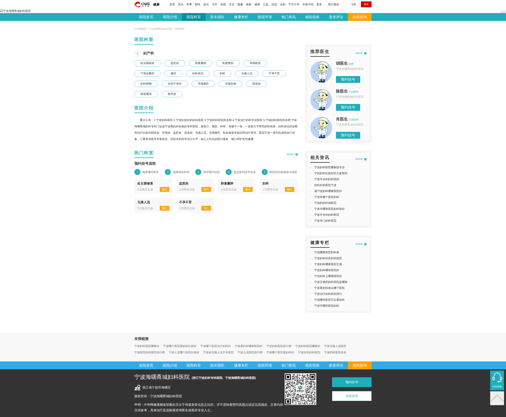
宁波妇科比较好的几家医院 (330, 173)
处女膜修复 (147, 63)
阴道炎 (256, 83)
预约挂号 (348, 79)
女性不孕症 (175, 83)
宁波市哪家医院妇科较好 (329, 208)
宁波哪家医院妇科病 (326, 252)
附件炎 (172, 94)
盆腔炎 (175, 63)
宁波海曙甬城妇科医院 (161, 28)
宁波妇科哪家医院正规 (328, 264)
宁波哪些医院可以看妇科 (329, 299)
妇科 (222, 73)
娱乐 (206, 4)
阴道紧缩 (146, 94)
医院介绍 (170, 17)
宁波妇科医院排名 (335, 352)
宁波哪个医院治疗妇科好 (215, 346)
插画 (248, 4)
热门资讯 (288, 17)
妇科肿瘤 (146, 83)
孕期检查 (255, 63)
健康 (156, 4)
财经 (197, 4)
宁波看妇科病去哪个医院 (329, 287)
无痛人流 (246, 73)
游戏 (223, 4)
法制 (282, 4)
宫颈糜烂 (203, 83)
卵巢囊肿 (200, 63)
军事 (189, 4)
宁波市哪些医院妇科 (326, 305)
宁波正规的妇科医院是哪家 (330, 282)
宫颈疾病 (230, 83)
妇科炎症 (197, 73)
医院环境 (265, 17)
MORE (290, 154)
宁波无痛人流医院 (335, 346)
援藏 (240, 4)
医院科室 (194, 17)
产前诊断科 (147, 73)
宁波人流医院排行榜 (250, 352)
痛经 (173, 73)
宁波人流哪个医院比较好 (184, 352)
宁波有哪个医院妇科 (326, 197)
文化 (231, 4)
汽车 (214, 4)
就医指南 (312, 17)
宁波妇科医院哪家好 (146, 346)
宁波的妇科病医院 (325, 202)
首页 (172, 4)
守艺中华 (293, 4)
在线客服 (497, 386)
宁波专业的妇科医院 (326, 179)
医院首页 (146, 17)
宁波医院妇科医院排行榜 (149, 352)
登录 (366, 4)
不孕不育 (274, 73)
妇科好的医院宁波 (325, 185)
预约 (164, 189)
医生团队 (217, 17)
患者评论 (336, 17)
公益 (265, 4)
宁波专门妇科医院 (325, 220)
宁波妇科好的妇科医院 (328, 258)
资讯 (180, 4)
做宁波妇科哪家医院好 (328, 191)
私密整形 (227, 63)
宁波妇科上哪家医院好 (328, 276)
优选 (274, 4)
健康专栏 (241, 17)
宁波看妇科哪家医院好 (248, 346)
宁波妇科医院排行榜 (278, 346)
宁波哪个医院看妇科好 (280, 352)
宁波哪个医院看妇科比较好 (179, 346)
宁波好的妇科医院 (309, 352)
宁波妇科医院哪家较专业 (329, 167)
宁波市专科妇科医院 (326, 214)
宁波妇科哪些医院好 (326, 270)
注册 (353, 4)
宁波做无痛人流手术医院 (218, 352)
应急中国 (307, 4)
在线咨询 (360, 17)
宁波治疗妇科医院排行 (328, 293)
